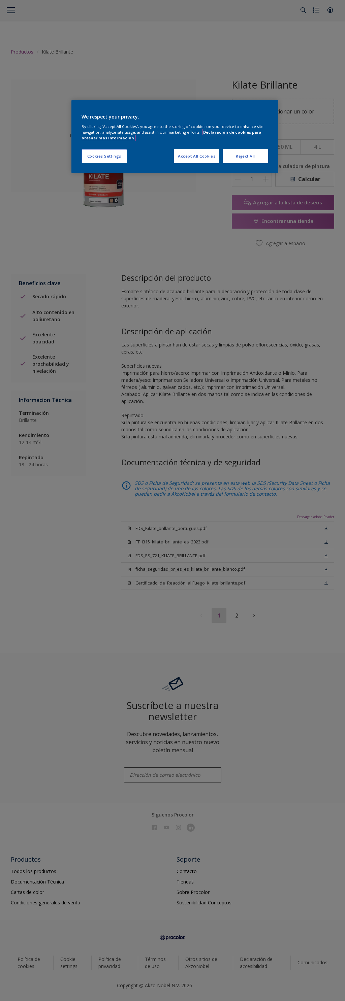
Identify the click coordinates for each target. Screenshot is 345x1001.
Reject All (245, 156)
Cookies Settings (104, 156)
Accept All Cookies (196, 156)
